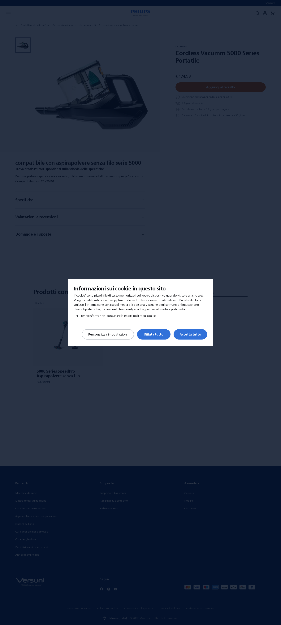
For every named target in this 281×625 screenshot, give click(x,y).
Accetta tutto (190, 334)
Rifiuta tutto (153, 334)
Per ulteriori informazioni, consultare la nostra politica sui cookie (115, 315)
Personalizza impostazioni (108, 334)
